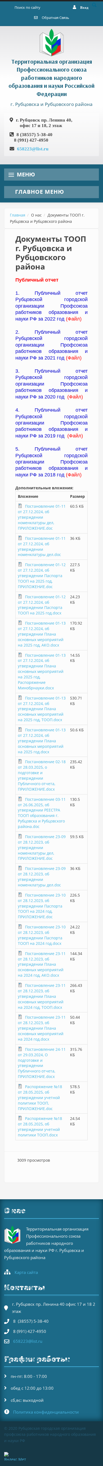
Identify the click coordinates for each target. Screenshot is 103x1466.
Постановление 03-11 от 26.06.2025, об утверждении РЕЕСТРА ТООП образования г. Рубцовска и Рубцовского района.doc (42, 813)
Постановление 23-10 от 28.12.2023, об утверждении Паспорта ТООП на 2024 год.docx (42, 935)
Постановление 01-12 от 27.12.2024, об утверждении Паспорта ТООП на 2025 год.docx (42, 605)
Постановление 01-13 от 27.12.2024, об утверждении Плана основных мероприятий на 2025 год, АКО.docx (42, 634)
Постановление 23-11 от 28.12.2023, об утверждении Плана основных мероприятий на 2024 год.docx (42, 1028)
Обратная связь (55, 17)
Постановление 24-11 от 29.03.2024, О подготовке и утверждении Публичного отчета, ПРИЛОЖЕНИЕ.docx (42, 1063)
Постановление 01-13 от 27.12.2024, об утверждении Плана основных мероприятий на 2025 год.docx (42, 740)
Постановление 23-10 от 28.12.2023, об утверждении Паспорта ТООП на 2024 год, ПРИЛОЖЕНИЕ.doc (42, 906)
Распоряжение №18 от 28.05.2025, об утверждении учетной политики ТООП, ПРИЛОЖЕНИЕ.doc (40, 1097)
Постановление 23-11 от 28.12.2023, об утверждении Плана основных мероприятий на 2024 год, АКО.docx (42, 964)
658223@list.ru (32, 148)
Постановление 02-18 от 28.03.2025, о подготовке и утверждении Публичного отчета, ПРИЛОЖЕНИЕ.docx (42, 775)
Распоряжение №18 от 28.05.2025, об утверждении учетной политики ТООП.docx (40, 1127)
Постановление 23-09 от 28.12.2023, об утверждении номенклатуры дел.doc (42, 877)
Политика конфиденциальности (46, 1412)
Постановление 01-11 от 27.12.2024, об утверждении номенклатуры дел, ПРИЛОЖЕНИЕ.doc (42, 517)
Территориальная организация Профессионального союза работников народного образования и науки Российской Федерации (51, 77)
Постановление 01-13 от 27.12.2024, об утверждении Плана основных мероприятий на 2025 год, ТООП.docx (42, 709)
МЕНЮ (26, 174)
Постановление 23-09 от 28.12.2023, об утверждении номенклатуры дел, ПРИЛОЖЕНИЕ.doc (42, 847)
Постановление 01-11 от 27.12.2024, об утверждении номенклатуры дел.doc (42, 546)
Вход (84, 7)
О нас (36, 215)
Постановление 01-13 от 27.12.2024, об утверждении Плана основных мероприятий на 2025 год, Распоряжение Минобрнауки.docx (42, 671)
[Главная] (52, 42)
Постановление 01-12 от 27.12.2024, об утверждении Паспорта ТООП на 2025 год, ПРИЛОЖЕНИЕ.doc (42, 575)
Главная (17, 215)
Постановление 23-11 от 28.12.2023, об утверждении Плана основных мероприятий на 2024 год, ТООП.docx (42, 996)
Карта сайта (26, 1272)
